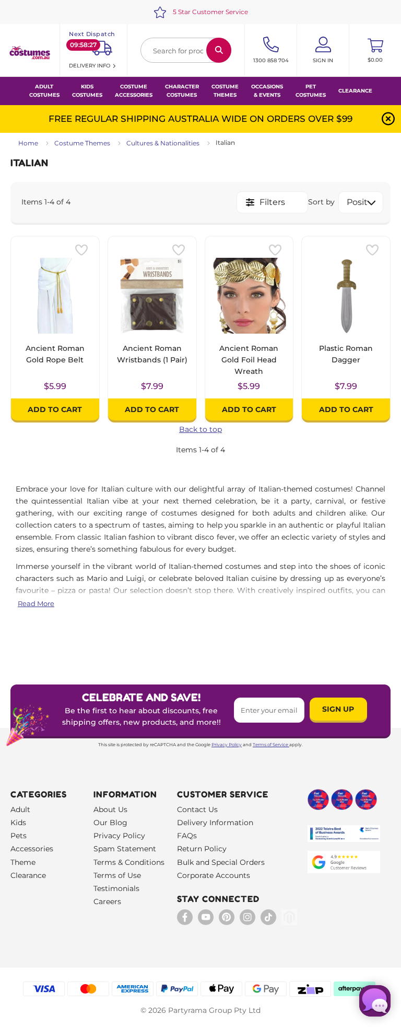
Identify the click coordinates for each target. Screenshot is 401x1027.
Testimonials (116, 888)
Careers (107, 901)
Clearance (355, 90)
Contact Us (197, 809)
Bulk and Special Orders (221, 862)
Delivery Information (215, 822)
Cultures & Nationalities (162, 143)
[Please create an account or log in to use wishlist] (81, 249)
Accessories (31, 848)
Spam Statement (124, 848)
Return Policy (202, 848)
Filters (272, 202)
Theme (23, 862)
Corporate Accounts (213, 875)
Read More (36, 603)
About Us (110, 809)
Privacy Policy (226, 744)
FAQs (187, 835)
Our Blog (110, 822)
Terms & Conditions (128, 862)
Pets (18, 835)
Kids (18, 822)
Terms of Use (117, 875)
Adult (20, 809)
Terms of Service (270, 744)
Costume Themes (82, 143)
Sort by (321, 202)
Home (28, 143)
